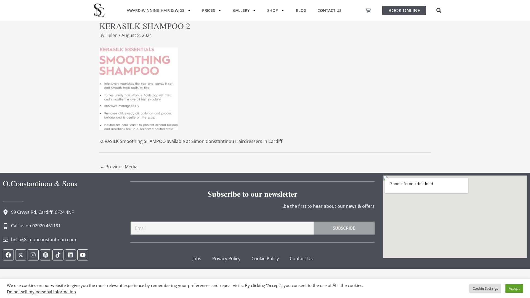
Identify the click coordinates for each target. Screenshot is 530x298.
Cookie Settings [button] (485, 288)
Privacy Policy (226, 258)
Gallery (241, 10)
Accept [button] (514, 288)
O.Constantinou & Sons (40, 183)
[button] (438, 10)
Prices (208, 10)
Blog (301, 10)
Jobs (196, 258)
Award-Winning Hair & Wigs (155, 10)
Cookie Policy (265, 258)
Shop (272, 10)
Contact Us (329, 10)
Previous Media (118, 167)
